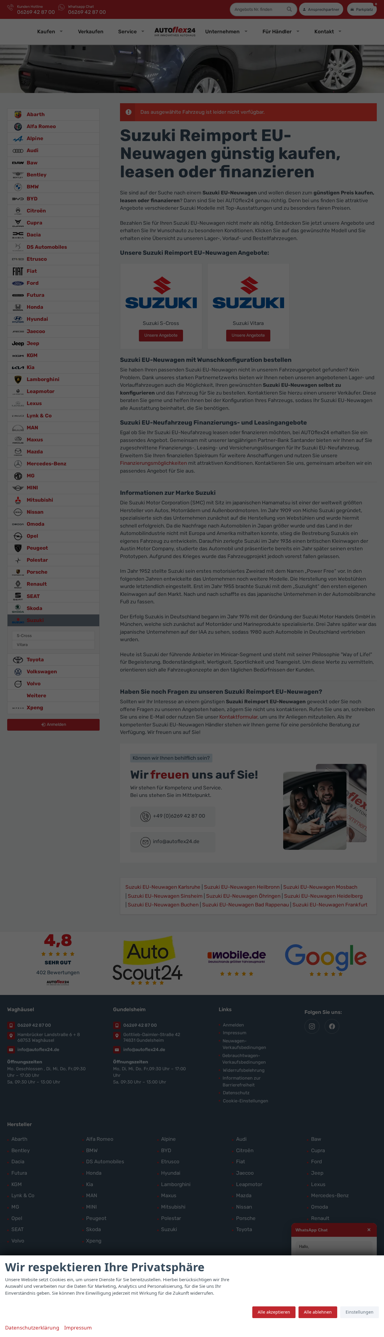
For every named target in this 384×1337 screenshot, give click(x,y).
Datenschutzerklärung (32, 1327)
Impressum (78, 1327)
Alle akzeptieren (274, 1312)
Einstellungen (360, 1312)
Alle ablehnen (318, 1312)
